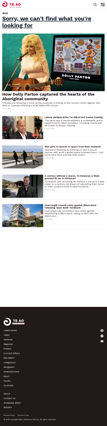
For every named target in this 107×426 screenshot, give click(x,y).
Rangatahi (9, 367)
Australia (8, 385)
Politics (7, 348)
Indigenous (9, 362)
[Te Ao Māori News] (14, 323)
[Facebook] (102, 330)
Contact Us (9, 398)
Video (6, 335)
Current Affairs (12, 353)
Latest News (10, 330)
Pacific (7, 381)
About (7, 393)
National (8, 339)
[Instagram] (102, 336)
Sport (6, 376)
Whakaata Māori (12, 403)
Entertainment (11, 371)
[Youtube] (102, 341)
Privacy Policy (9, 415)
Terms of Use (23, 415)
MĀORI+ (8, 407)
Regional (8, 344)
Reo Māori (9, 358)
